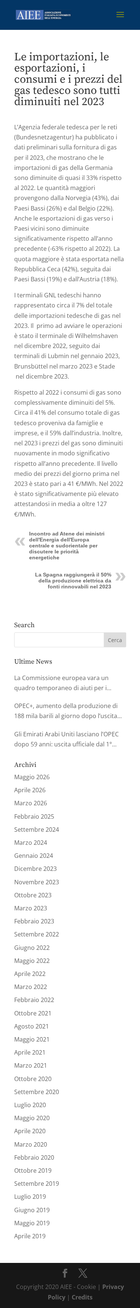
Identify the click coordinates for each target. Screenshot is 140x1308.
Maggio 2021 (32, 1039)
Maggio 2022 (32, 961)
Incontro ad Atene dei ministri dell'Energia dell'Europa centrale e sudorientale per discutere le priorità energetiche (67, 545)
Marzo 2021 (30, 1065)
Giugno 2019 (32, 1210)
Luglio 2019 (30, 1196)
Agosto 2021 (31, 1026)
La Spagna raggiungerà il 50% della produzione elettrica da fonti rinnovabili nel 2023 (73, 581)
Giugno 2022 (32, 948)
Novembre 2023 (36, 882)
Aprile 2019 (30, 1236)
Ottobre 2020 (33, 1079)
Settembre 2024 (36, 829)
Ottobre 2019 (33, 1170)
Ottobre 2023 (33, 895)
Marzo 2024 (30, 842)
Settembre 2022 (36, 934)
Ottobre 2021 (33, 1013)
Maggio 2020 (32, 1118)
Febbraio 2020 (34, 1157)
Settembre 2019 (36, 1183)
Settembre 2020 (36, 1092)
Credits (82, 1297)
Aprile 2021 (30, 1052)
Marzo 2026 (30, 803)
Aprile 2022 (30, 974)
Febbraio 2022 (34, 1000)
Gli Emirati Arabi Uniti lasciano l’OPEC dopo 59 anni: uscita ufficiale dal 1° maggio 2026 (66, 739)
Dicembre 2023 (35, 869)
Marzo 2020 (30, 1144)
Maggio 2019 (32, 1223)
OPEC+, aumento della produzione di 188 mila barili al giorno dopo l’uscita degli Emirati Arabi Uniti (66, 711)
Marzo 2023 (30, 908)
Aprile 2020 (30, 1131)
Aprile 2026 (30, 790)
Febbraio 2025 (34, 816)
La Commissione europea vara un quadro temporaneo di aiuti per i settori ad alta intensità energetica (62, 683)
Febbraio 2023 (34, 921)
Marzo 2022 (30, 987)
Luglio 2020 (30, 1105)
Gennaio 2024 (33, 856)
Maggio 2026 (32, 777)
